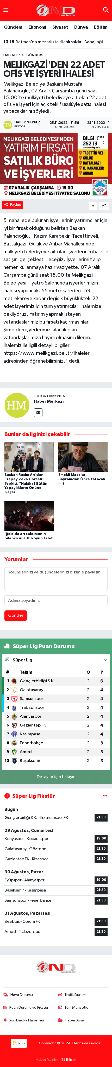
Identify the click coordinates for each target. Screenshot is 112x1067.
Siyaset (60, 27)
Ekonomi (37, 27)
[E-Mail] (38, 412)
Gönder (15, 615)
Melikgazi (82, 275)
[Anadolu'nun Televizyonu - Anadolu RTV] (55, 10)
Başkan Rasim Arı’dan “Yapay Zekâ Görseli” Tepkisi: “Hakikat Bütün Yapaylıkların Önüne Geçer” (25, 483)
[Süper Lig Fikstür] (105, 796)
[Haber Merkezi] (16, 405)
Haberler (11, 55)
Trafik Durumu (76, 995)
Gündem (13, 27)
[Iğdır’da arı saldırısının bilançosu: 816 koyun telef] (29, 516)
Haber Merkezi (49, 401)
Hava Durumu (21, 995)
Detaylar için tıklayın (56, 777)
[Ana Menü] (5, 10)
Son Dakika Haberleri (26, 1020)
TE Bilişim (68, 1060)
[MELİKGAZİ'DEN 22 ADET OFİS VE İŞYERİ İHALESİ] (56, 166)
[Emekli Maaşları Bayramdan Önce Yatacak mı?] (83, 456)
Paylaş (15, 205)
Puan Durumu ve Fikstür (28, 1007)
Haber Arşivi (75, 1020)
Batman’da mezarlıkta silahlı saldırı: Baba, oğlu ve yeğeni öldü (56, 42)
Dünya (81, 27)
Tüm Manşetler (77, 1007)
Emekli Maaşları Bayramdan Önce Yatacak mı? (81, 479)
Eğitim (100, 27)
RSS (21, 1043)
